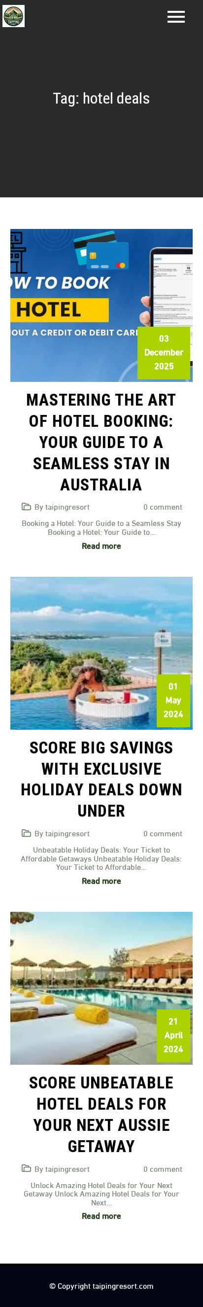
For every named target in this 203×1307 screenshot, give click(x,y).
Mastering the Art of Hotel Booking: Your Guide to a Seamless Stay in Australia (101, 442)
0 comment (162, 506)
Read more (101, 545)
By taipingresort (62, 506)
